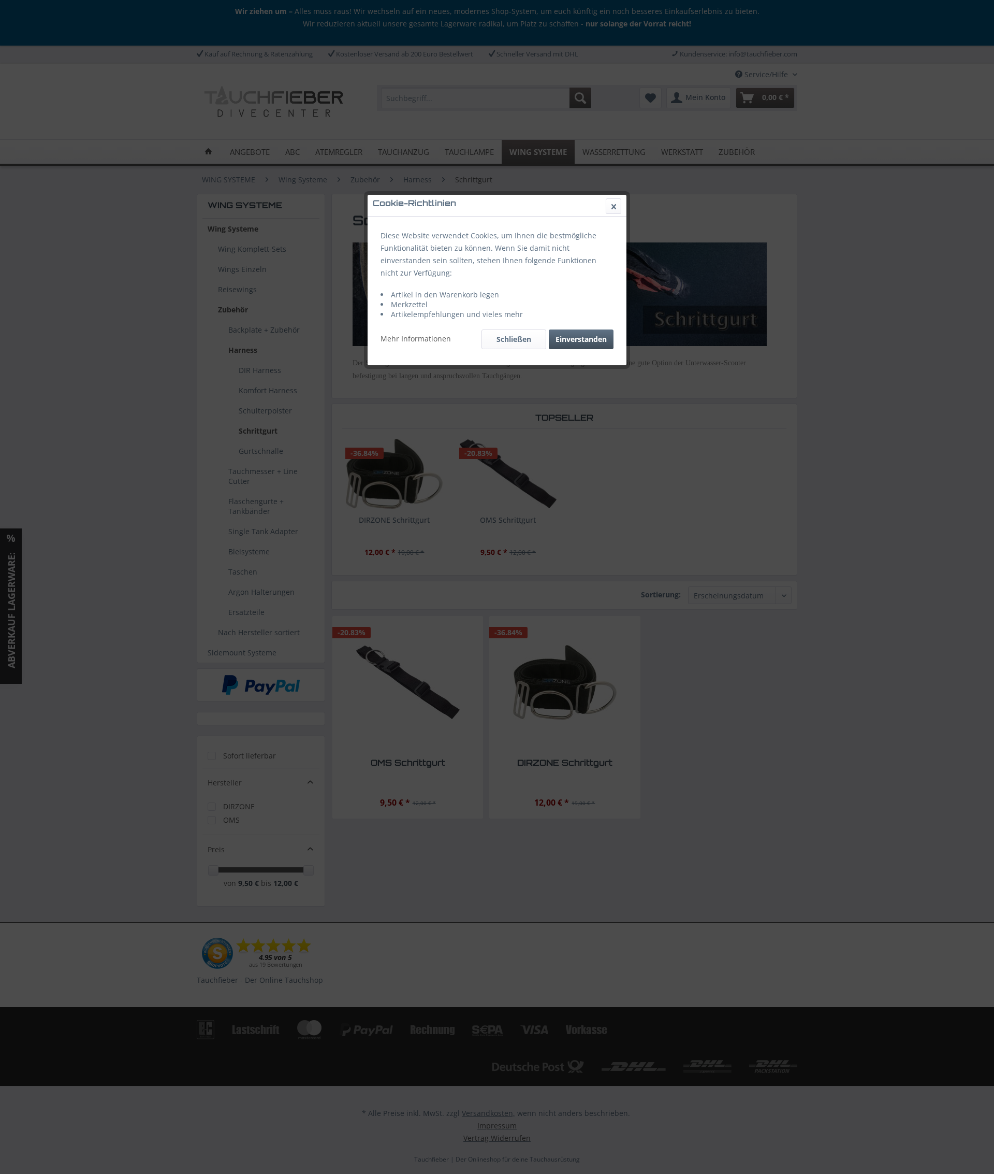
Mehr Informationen (416, 338)
